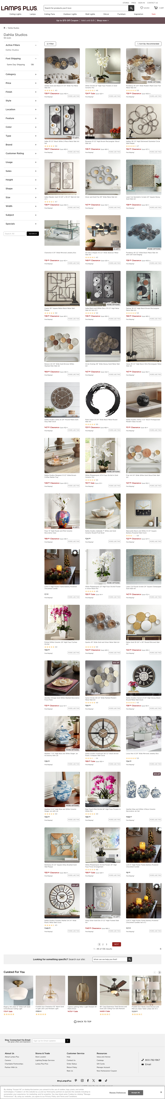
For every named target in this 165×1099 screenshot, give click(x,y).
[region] (82, 1092)
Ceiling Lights (15, 14)
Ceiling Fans (49, 14)
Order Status (72, 1064)
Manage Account (103, 1067)
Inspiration (138, 14)
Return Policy (72, 1067)
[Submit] (67, 1041)
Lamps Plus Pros (41, 1064)
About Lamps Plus (12, 1057)
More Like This (73, 96)
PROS (133, 3)
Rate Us (70, 1071)
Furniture (121, 14)
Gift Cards (101, 1064)
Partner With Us (11, 1067)
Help (68, 1057)
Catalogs (100, 1060)
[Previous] (155, 972)
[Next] (159, 972)
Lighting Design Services (44, 1060)
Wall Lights (90, 14)
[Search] (131, 8)
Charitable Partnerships (14, 1064)
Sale (153, 14)
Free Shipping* (48, 96)
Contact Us (152, 3)
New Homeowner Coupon (107, 1071)
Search (33, 233)
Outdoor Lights (70, 14)
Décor (106, 14)
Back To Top (84, 1021)
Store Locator (40, 1057)
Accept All (135, 1092)
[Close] (161, 1092)
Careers (8, 1060)
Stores (126, 3)
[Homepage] (4, 28)
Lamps (33, 14)
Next (116, 944)
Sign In (141, 3)
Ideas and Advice (103, 1057)
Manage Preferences (117, 1092)
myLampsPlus (64, 1081)
